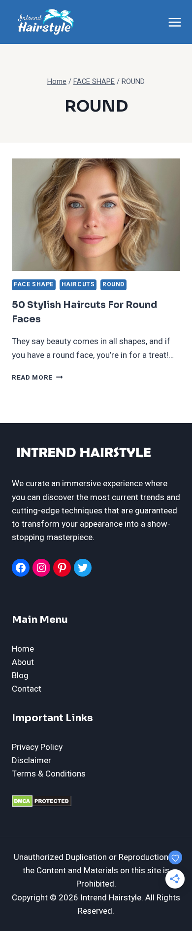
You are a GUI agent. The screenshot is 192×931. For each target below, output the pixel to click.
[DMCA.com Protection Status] (96, 801)
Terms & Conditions (49, 774)
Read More (37, 378)
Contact (26, 689)
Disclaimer (31, 760)
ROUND (113, 284)
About (23, 662)
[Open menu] (174, 22)
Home (23, 649)
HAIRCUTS (78, 284)
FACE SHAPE (34, 284)
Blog (20, 675)
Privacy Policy (37, 747)
